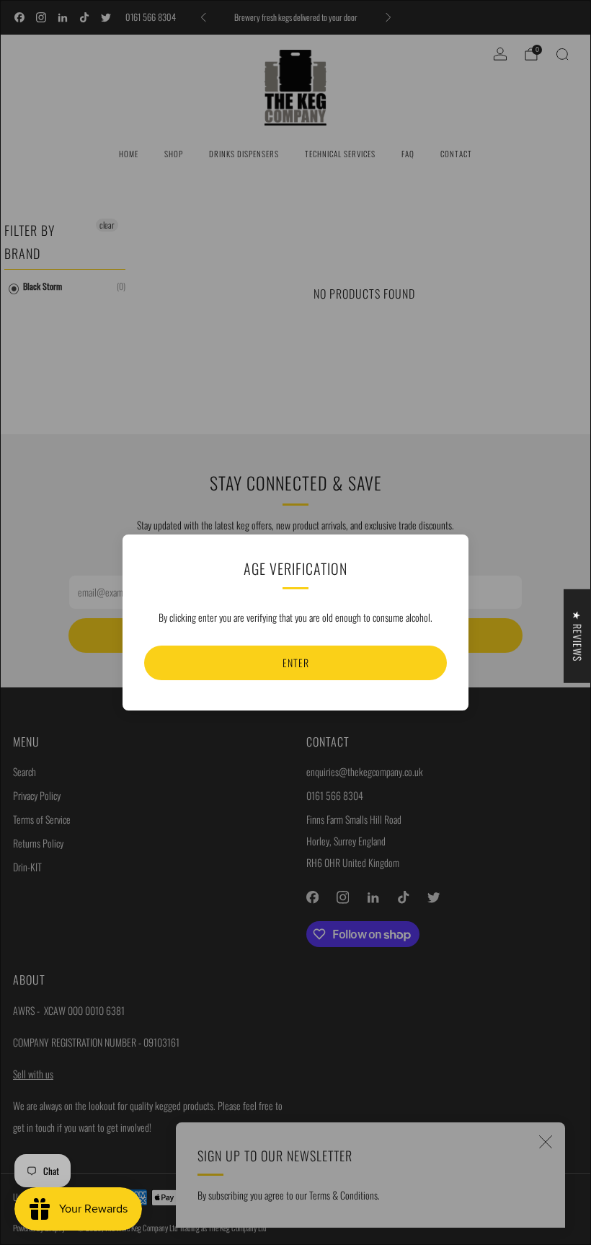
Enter (296, 662)
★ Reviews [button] (577, 636)
